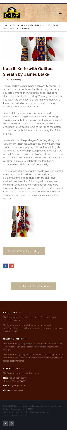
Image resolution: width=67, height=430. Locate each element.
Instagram (11, 423)
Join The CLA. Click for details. (33, 286)
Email (11, 266)
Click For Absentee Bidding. (24, 251)
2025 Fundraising (33, 25)
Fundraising (18, 25)
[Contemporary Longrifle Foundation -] (11, 13)
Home (6, 25)
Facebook (5, 266)
